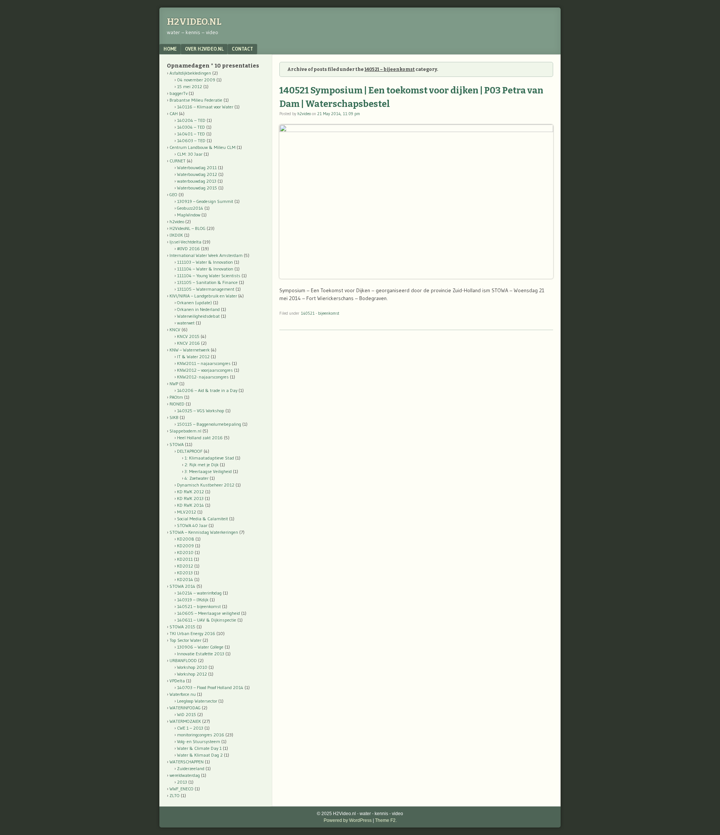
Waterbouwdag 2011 (197, 167)
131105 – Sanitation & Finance (207, 282)
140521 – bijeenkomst (199, 606)
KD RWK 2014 (190, 505)
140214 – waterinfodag (199, 593)
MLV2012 (186, 512)
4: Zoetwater (196, 478)
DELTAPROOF (189, 451)
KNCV (175, 329)
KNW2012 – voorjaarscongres (205, 370)
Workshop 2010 (192, 667)
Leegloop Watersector (197, 701)
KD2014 (185, 579)
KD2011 (185, 559)
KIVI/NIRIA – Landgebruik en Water (203, 296)
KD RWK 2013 (190, 498)
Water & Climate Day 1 (199, 748)
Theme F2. (386, 820)
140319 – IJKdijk (192, 599)
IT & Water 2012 (193, 356)
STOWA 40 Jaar (192, 525)
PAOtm (176, 397)
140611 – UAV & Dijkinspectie (206, 620)
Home (170, 49)
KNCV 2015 (188, 336)
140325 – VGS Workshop (200, 410)
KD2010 (185, 552)
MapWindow (188, 215)
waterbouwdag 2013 (196, 181)
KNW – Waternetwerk (190, 350)
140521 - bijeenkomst (320, 313)
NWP (174, 383)
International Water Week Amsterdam (206, 255)
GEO (173, 194)
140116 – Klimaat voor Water (205, 107)
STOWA (177, 444)
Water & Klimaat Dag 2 (200, 755)
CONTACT (242, 49)
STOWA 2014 (182, 586)
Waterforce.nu (183, 694)
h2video (304, 113)
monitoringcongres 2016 (200, 734)
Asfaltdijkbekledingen (190, 73)
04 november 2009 (196, 80)
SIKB (174, 417)
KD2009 (185, 545)
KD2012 (185, 566)
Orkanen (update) (194, 302)
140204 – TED (191, 120)
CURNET (178, 161)
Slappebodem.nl (185, 431)
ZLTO (175, 795)
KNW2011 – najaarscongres (204, 363)
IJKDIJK (176, 235)
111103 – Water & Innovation (205, 262)
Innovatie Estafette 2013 (200, 653)
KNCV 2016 (188, 343)
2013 (182, 782)
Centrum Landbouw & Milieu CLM (203, 147)
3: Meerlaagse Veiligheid (208, 471)
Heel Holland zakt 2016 (200, 437)
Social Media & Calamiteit (202, 518)
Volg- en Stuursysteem (198, 741)
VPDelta (177, 680)
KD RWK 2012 (190, 491)
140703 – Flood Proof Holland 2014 (210, 687)
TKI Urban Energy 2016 (192, 633)
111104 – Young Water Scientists (208, 275)
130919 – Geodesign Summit (205, 201)
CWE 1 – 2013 (190, 728)
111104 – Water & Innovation (205, 269)
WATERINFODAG (185, 707)
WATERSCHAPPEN (187, 761)
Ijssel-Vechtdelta (185, 242)
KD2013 (185, 572)
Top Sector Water (185, 640)
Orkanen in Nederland (198, 309)
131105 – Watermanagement (205, 289)
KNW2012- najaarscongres (203, 377)
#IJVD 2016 (188, 248)
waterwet (186, 323)
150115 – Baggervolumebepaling (209, 424)
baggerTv (179, 93)
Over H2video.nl (204, 49)
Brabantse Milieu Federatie (196, 100)
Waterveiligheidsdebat (198, 316)
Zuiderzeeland (190, 768)
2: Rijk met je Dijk (201, 464)
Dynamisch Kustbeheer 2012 (205, 485)
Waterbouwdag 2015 (197, 188)
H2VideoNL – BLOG (188, 228)
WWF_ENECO (182, 788)
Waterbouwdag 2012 (197, 174)
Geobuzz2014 (190, 208)
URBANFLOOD (183, 660)
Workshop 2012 (192, 674)
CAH (174, 113)
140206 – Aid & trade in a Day (207, 390)
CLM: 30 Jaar (189, 154)
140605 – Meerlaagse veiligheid (208, 613)
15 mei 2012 (189, 86)
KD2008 (185, 539)
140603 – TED (191, 140)
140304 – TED (191, 127)
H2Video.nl (194, 22)
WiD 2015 (186, 714)
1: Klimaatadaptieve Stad (209, 458)
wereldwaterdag (185, 775)
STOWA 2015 (182, 626)
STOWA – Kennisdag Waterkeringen (204, 532)
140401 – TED (191, 134)
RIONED (177, 404)
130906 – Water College (200, 647)
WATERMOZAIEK (185, 721)
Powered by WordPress (348, 820)
